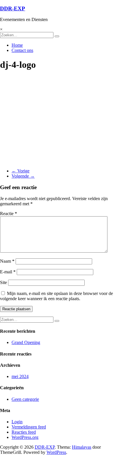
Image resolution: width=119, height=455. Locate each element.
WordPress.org (25, 437)
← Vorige (20, 170)
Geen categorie (25, 399)
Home (17, 45)
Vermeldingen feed (29, 426)
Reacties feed (24, 432)
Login (17, 421)
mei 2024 (20, 376)
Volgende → (23, 176)
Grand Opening (26, 342)
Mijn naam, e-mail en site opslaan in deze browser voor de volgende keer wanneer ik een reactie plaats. (56, 296)
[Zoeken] (57, 36)
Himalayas (81, 447)
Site (3, 282)
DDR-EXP (12, 8)
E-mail (8, 271)
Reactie (8, 213)
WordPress (56, 452)
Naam (7, 261)
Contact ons (22, 50)
